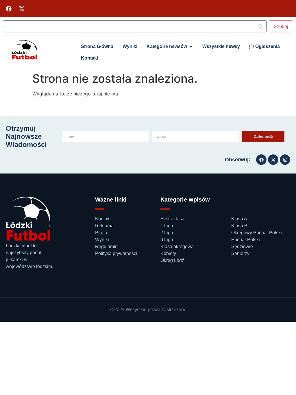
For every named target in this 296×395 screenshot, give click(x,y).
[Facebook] (8, 8)
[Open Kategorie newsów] (190, 46)
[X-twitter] (21, 8)
